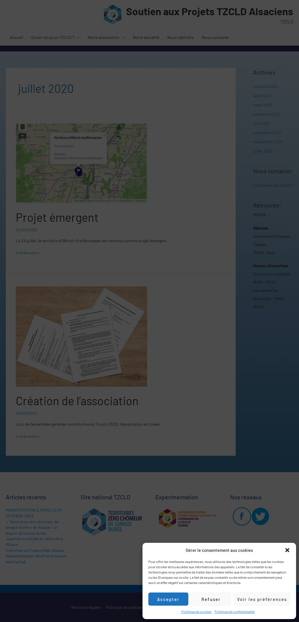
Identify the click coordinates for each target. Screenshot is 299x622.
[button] (287, 550)
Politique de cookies (196, 611)
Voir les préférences (262, 599)
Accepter (168, 599)
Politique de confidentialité (235, 611)
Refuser (211, 599)
